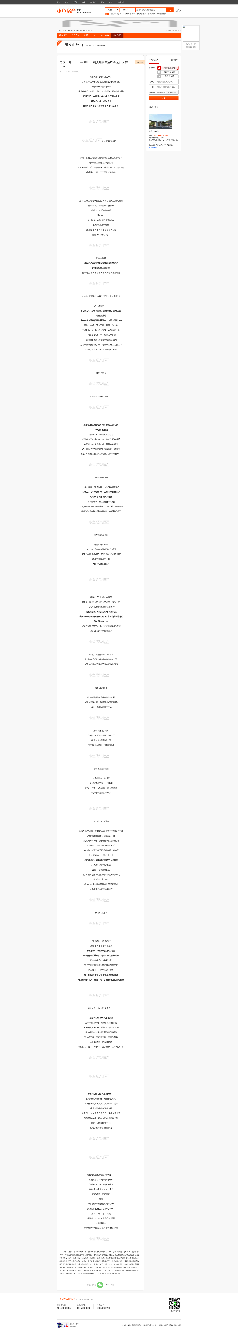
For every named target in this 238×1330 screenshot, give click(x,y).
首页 (58, 2)
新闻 (102, 2)
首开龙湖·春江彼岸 (129, 14)
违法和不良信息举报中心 (74, 1325)
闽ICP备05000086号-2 (162, 1325)
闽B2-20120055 (175, 1325)
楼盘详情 (76, 35)
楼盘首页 (63, 35)
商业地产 (93, 2)
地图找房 (178, 11)
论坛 (110, 2)
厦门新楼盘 (68, 30)
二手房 (75, 2)
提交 (163, 98)
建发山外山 (88, 30)
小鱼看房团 (120, 2)
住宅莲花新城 (141, 14)
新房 (66, 2)
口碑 (94, 35)
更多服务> (174, 60)
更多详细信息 (153, 147)
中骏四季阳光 (161, 14)
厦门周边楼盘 (78, 30)
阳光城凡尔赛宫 (116, 14)
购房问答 (105, 35)
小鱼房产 (60, 30)
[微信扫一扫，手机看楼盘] (191, 44)
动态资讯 (117, 35)
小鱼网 (132, 1325)
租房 (83, 2)
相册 (86, 35)
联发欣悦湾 (151, 14)
